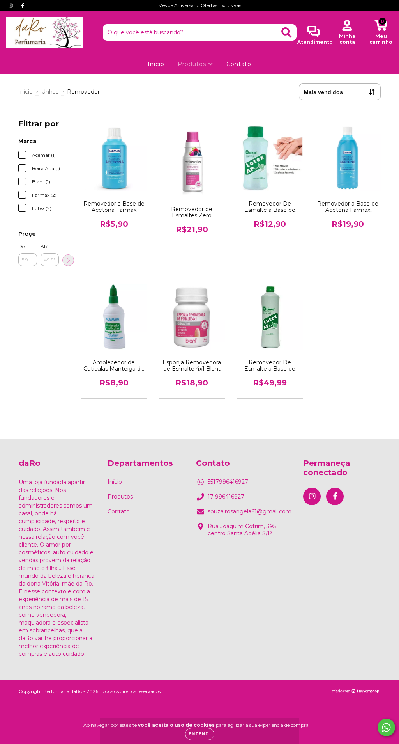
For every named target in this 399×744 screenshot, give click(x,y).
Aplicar (68, 260)
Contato (238, 63)
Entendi (200, 734)
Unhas (49, 91)
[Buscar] (286, 32)
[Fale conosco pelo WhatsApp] (386, 727)
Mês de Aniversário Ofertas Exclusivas (199, 5)
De (21, 246)
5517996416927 (228, 481)
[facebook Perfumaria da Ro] (23, 5)
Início (156, 63)
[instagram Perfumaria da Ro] (12, 5)
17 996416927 (226, 496)
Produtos (193, 63)
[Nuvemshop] (356, 692)
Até (44, 246)
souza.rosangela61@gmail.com (249, 511)
